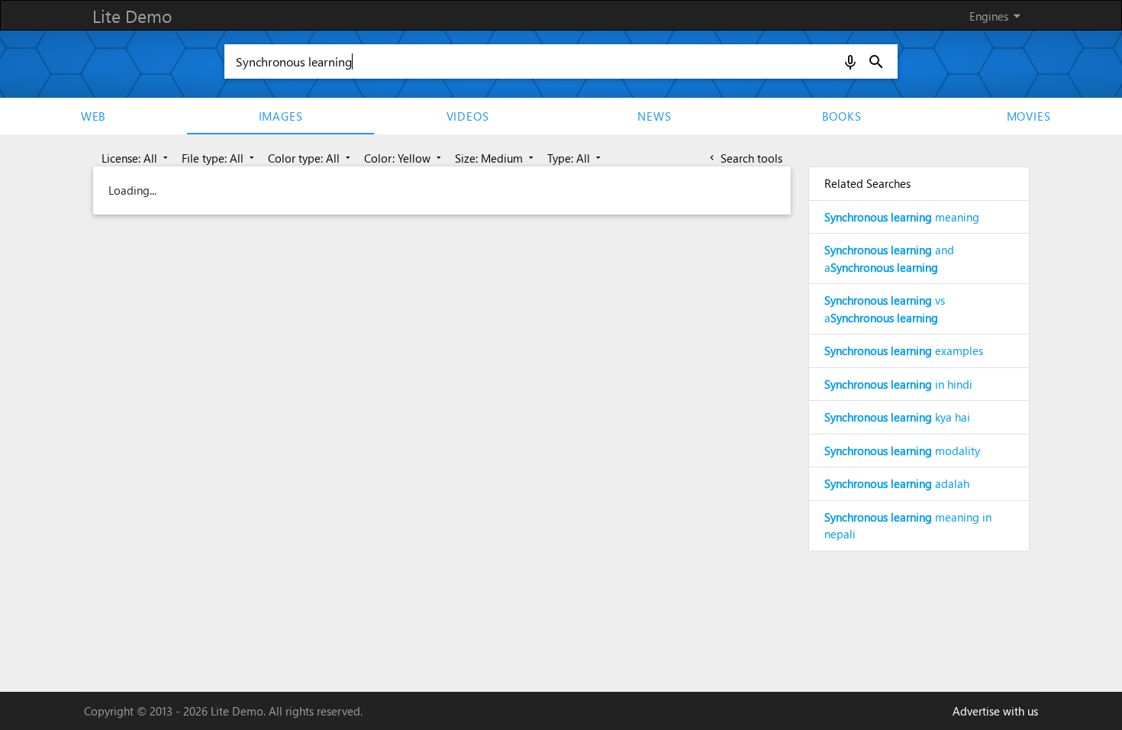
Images (281, 116)
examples (903, 350)
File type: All (219, 158)
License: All (136, 158)
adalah (896, 483)
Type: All (575, 158)
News (654, 116)
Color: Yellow (404, 158)
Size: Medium (496, 158)
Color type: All (310, 158)
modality (902, 450)
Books (842, 116)
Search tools (744, 158)
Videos (468, 116)
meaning (901, 216)
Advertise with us (995, 711)
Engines (997, 15)
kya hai (897, 417)
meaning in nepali (907, 525)
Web (93, 116)
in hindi (898, 384)
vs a (884, 308)
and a (889, 258)
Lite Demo (132, 15)
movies (1029, 116)
